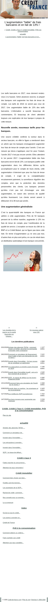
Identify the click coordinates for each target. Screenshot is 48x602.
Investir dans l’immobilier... (12, 447)
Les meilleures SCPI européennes (20, 394)
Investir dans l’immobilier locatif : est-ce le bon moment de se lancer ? (23, 373)
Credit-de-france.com (14, 600)
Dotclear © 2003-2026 (38, 600)
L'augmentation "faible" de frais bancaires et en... (22, 37)
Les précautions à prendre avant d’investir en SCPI (23, 367)
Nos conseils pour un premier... (14, 497)
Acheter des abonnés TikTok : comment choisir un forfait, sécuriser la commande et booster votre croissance (22, 349)
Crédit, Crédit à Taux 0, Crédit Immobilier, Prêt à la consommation (23, 30)
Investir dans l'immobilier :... (12, 438)
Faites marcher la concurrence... (14, 463)
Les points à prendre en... (12, 518)
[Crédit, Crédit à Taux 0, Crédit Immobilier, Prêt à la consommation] (24, 9)
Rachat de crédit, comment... (13, 493)
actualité (23, 34)
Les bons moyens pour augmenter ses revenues (21, 400)
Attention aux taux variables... (13, 543)
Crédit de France (9, 522)
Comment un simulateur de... (13, 433)
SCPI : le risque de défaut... (12, 452)
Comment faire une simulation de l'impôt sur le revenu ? (23, 384)
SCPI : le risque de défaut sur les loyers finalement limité (22, 378)
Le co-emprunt (8, 502)
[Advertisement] (24, 63)
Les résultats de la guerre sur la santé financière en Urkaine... (9, 333)
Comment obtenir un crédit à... (13, 533)
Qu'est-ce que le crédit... (11, 513)
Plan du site (7, 415)
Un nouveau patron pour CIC (36, 331)
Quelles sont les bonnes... (12, 483)
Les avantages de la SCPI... (12, 488)
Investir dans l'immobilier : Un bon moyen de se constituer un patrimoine (22, 362)
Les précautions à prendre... (13, 442)
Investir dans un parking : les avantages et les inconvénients (23, 389)
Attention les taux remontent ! (13, 468)
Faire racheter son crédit (11, 538)
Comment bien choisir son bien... (14, 478)
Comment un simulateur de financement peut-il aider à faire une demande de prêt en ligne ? (22, 356)
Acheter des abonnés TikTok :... (14, 428)
